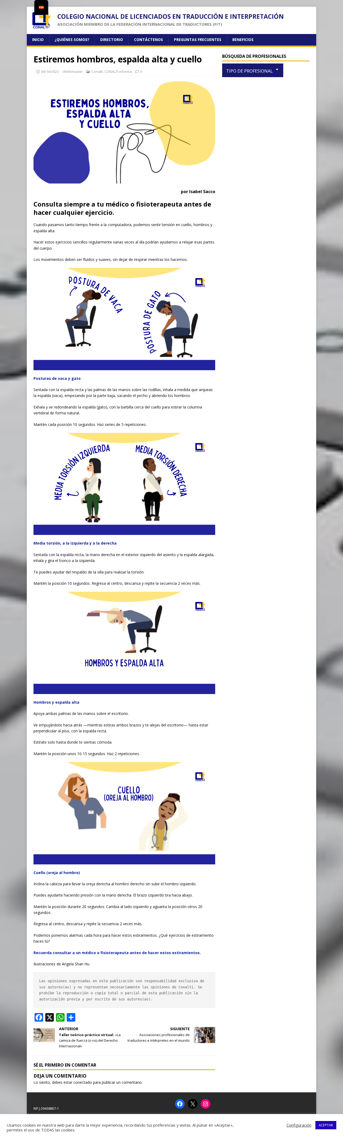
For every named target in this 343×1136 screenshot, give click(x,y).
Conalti (97, 71)
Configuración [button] (298, 1125)
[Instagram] (205, 1104)
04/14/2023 (50, 71)
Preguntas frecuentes (197, 39)
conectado (82, 1082)
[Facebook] (180, 1104)
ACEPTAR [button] (326, 1125)
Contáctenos (148, 39)
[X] (192, 1104)
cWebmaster (72, 71)
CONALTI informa (118, 71)
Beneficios (242, 39)
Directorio (111, 39)
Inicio (38, 39)
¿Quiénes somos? (72, 39)
